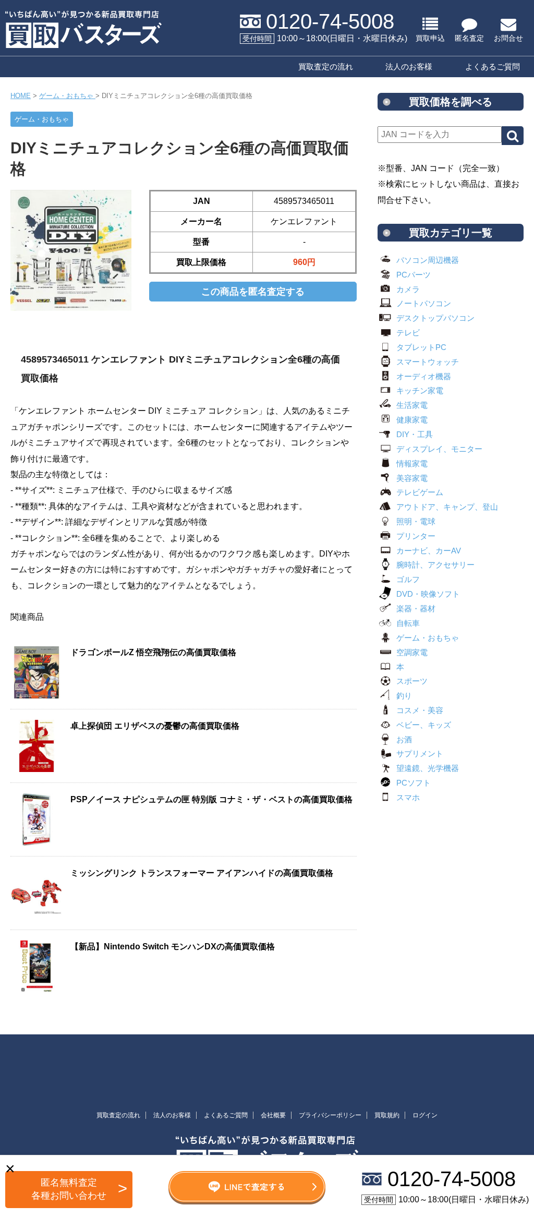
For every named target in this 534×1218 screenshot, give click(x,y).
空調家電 (412, 652)
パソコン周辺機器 (427, 260)
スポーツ (412, 681)
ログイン (425, 1115)
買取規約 (386, 1115)
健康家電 (412, 419)
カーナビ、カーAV (428, 550)
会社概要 (273, 1115)
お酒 (404, 739)
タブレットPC (421, 347)
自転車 (408, 623)
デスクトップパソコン (435, 317)
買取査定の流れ (325, 66)
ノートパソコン (423, 303)
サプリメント (419, 753)
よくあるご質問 (492, 66)
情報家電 (412, 463)
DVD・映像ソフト (428, 593)
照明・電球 (415, 521)
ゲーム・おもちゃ (427, 637)
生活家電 (412, 405)
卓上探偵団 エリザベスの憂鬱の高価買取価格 (154, 725)
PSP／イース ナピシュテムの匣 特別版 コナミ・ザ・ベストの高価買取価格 (211, 799)
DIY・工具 (414, 434)
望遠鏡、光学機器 (427, 768)
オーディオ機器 (423, 376)
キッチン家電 (419, 390)
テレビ (408, 332)
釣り (404, 695)
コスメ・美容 (419, 710)
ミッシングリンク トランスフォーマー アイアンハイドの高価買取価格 (201, 873)
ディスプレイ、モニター (439, 448)
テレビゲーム (419, 492)
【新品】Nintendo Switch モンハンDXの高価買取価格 (172, 946)
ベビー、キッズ (423, 724)
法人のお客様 (408, 66)
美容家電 (412, 478)
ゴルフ (408, 579)
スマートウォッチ (427, 361)
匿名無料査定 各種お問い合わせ (68, 1189)
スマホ (408, 797)
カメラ (408, 289)
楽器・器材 (415, 608)
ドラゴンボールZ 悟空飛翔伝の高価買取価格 (153, 652)
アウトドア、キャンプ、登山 (447, 506)
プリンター (415, 536)
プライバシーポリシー (330, 1115)
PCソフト (413, 782)
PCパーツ (413, 274)
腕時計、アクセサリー (435, 564)
